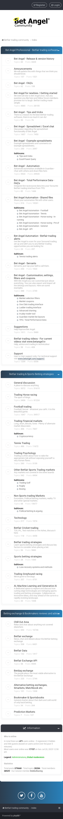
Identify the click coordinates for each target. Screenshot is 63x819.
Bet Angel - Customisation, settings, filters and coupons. (33, 277)
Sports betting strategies (28, 556)
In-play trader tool (27, 314)
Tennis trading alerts (28, 256)
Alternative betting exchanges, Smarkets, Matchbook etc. (30, 686)
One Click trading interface (31, 304)
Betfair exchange (23, 636)
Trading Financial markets (28, 420)
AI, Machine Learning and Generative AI (35, 585)
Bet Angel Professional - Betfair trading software (31, 50)
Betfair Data (20, 650)
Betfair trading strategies (28, 542)
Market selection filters (29, 298)
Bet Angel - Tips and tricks (28, 112)
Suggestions (21, 326)
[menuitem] (55, 5)
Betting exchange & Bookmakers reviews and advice (32, 613)
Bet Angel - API (26, 229)
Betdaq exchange (23, 670)
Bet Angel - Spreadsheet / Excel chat (34, 126)
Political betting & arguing (30, 511)
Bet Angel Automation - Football (33, 210)
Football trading (23, 406)
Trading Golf (24, 483)
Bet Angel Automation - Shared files (33, 197)
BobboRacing (36, 771)
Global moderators (35, 757)
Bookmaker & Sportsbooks (29, 697)
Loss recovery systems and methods (35, 567)
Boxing (22, 489)
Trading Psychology (25, 453)
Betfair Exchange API (25, 660)
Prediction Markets (24, 711)
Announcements (23, 68)
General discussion (24, 382)
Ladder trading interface (30, 307)
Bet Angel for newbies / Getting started (35, 93)
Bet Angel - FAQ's (23, 83)
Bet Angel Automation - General (33, 226)
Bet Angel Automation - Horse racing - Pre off (39, 223)
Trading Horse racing (25, 394)
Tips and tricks (25, 156)
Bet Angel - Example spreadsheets (33, 140)
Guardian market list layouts (32, 317)
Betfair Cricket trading (26, 527)
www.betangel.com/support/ (31, 358)
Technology (20, 517)
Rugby (22, 486)
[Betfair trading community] (31, 23)
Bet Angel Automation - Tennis (32, 213)
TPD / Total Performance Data (32, 320)
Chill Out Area (21, 621)
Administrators (19, 757)
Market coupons (26, 301)
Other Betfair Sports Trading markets (34, 469)
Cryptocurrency (26, 436)
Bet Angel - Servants (25, 263)
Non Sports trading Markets (29, 495)
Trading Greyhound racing (28, 573)
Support (18, 353)
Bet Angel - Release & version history (34, 58)
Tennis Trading (22, 443)
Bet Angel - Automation (27, 165)
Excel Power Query (27, 159)
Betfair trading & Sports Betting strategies (31, 374)
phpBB (16, 815)
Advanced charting (27, 310)
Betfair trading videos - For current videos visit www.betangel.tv (33, 340)
